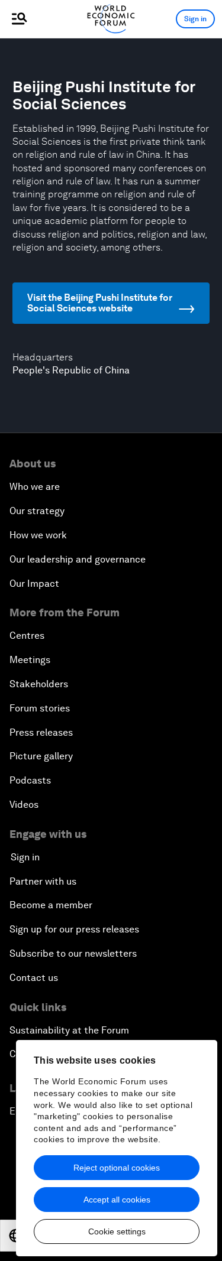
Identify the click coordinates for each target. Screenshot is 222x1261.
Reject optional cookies (116, 1167)
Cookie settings (117, 1231)
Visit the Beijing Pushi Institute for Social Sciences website (99, 303)
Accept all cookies (116, 1199)
